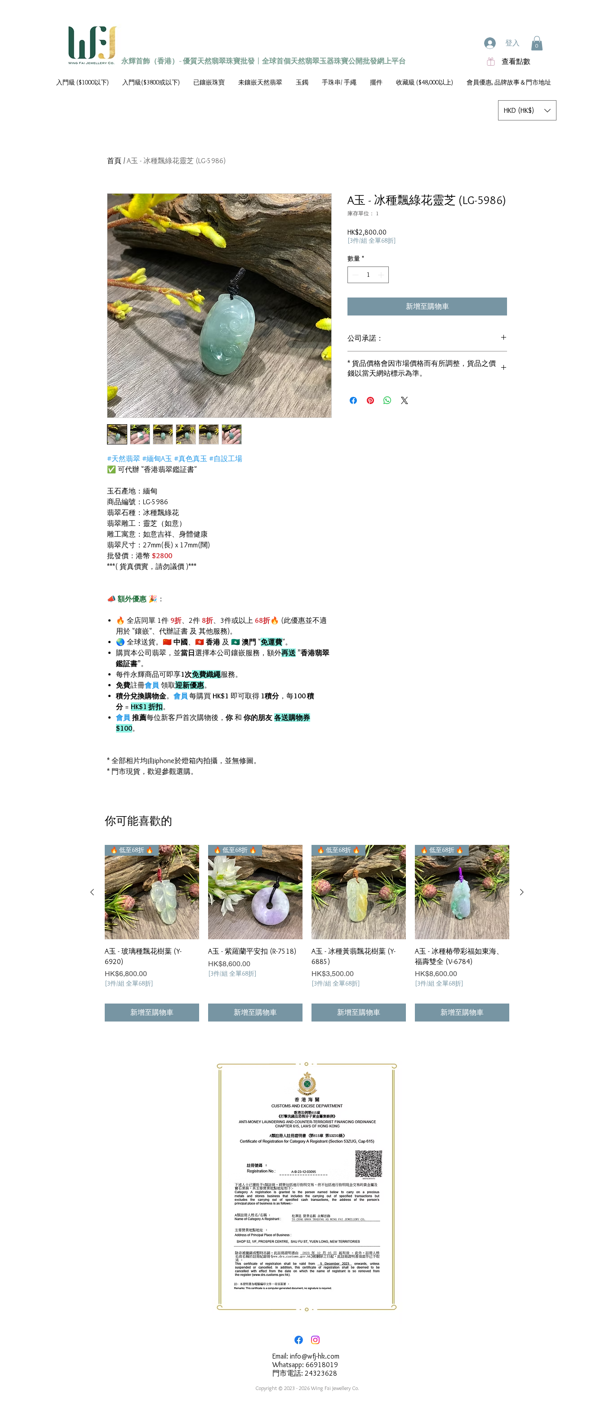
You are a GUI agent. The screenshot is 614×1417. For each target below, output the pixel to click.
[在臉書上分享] (353, 400)
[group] (307, 933)
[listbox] (527, 110)
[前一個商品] (92, 892)
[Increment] (381, 275)
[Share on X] (404, 400)
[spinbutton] (368, 275)
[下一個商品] (521, 892)
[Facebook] (298, 1340)
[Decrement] (354, 275)
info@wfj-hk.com (314, 1356)
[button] (537, 43)
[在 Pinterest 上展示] (370, 400)
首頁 (114, 160)
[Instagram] (315, 1340)
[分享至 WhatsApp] (387, 400)
